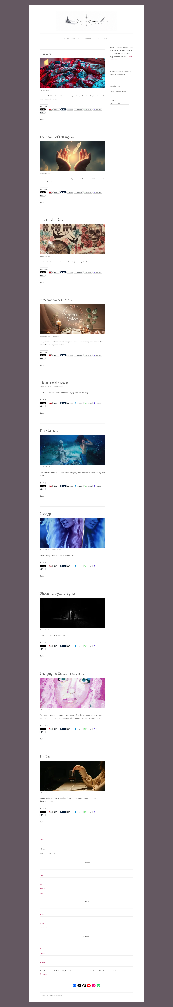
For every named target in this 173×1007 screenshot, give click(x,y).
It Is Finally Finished (54, 220)
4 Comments (56, 550)
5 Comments (58, 387)
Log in (42, 839)
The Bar (45, 756)
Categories (113, 100)
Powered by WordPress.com (50, 995)
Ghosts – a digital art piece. (58, 593)
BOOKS (73, 38)
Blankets (45, 54)
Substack (42, 888)
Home (41, 949)
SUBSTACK (87, 38)
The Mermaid (49, 430)
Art (41, 884)
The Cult (42, 953)
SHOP (80, 38)
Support (42, 919)
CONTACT (105, 38)
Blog (41, 958)
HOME (66, 38)
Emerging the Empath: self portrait (63, 673)
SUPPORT (96, 38)
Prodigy (45, 514)
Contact (42, 923)
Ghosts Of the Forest (54, 383)
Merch (42, 880)
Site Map (42, 962)
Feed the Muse (44, 928)
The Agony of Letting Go (57, 137)
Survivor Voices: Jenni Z (56, 300)
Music (41, 893)
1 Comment (57, 336)
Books (41, 875)
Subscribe (42, 914)
